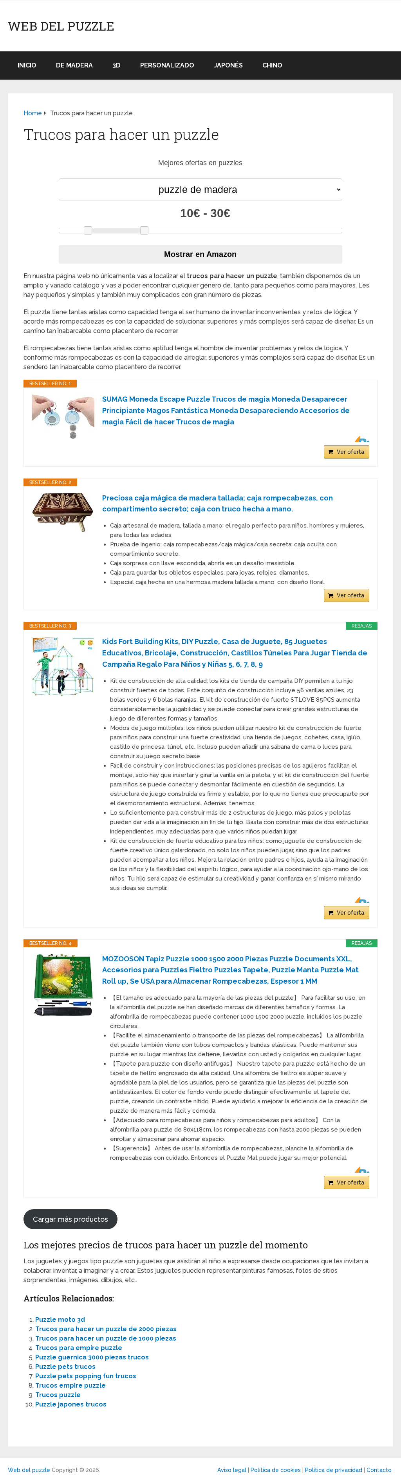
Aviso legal (231, 1470)
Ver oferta (350, 452)
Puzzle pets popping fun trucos (85, 1376)
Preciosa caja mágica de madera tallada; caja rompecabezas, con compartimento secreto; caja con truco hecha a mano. (217, 503)
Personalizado (167, 65)
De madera (74, 65)
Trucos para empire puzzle (78, 1348)
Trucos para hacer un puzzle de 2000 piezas (106, 1329)
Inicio (27, 65)
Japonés (228, 65)
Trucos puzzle (58, 1395)
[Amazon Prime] (358, 439)
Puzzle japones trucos (71, 1404)
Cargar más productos (70, 1219)
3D (116, 65)
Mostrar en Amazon (200, 254)
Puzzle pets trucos (65, 1366)
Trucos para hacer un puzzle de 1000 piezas (105, 1338)
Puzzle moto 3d (60, 1319)
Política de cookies (276, 1470)
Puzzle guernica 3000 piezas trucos (92, 1357)
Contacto (379, 1470)
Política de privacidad (333, 1470)
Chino (272, 65)
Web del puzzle (61, 26)
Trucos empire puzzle (70, 1385)
